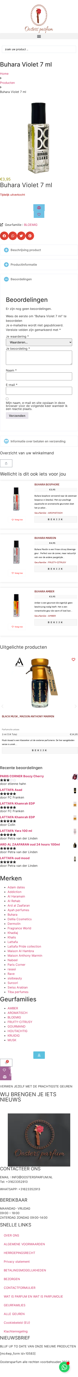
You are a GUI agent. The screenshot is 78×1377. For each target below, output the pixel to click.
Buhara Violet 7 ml (26, 185)
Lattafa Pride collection (24, 946)
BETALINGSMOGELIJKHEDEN (25, 1270)
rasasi (12, 969)
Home (4, 73)
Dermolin (14, 924)
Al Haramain (16, 896)
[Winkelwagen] (6, 463)
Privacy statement (17, 1261)
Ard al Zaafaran (19, 905)
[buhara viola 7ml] (39, 138)
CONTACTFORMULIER (19, 1288)
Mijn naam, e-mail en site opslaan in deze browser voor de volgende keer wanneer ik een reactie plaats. (37, 405)
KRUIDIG (14, 1035)
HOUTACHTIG (17, 1031)
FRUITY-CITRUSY (20, 1022)
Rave (11, 974)
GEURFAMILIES (14, 1305)
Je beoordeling (18, 348)
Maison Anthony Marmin (25, 955)
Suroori (13, 983)
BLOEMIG (30, 225)
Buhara (12, 914)
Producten (7, 83)
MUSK (12, 1040)
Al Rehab (14, 901)
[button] (39, 36)
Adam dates (16, 887)
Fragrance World (19, 928)
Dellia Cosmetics (20, 919)
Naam (11, 370)
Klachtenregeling (16, 1331)
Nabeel (13, 960)
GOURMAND (17, 1026)
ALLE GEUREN (14, 1314)
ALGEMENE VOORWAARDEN (24, 1244)
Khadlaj (13, 933)
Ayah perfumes (18, 910)
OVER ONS (11, 1235)
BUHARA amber (44, 592)
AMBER (13, 1008)
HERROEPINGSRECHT (19, 1253)
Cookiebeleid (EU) (17, 1322)
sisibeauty (15, 978)
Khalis (12, 937)
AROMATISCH (17, 1013)
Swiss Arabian (18, 987)
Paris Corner (16, 964)
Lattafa (13, 942)
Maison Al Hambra (21, 951)
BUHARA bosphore (46, 485)
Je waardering (17, 336)
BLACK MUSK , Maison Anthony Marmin (28, 716)
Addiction (14, 892)
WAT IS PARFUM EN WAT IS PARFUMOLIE (33, 1296)
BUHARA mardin (45, 538)
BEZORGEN (12, 1279)
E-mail (11, 384)
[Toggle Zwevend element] (64, 1367)
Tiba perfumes (18, 992)
